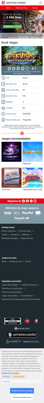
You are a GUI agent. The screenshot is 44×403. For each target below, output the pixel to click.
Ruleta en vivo (16, 261)
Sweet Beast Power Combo (32, 189)
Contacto (15, 234)
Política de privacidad (11, 292)
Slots (8, 8)
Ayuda (4, 234)
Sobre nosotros (9, 231)
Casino (35, 8)
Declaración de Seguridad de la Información (21, 299)
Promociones (25, 231)
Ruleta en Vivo (21, 8)
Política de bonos (29, 285)
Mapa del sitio (27, 238)
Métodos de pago (10, 238)
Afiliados (26, 234)
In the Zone (6, 189)
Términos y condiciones (12, 288)
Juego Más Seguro (10, 285)
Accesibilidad (27, 296)
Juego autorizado (9, 296)
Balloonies (27, 164)
